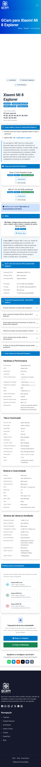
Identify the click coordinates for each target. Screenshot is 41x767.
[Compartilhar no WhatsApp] (9, 662)
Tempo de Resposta (9, 446)
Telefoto (6, 293)
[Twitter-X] (15, 706)
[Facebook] (2, 706)
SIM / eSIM (6, 498)
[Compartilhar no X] (23, 662)
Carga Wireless (8, 484)
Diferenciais (7, 405)
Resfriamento (7, 396)
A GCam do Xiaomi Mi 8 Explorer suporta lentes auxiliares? (19, 346)
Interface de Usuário (9, 402)
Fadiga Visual (7, 437)
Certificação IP (7, 451)
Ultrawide (7, 290)
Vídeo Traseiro (7, 550)
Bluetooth (6, 490)
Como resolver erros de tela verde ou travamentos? (15, 338)
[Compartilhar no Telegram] (14, 662)
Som (4, 501)
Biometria (6, 507)
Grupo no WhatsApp (21, 645)
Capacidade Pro (8, 548)
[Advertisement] (20, 55)
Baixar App (21, 233)
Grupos (5, 732)
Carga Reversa (7, 481)
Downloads (12, 80)
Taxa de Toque (7, 443)
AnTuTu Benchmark (9, 377)
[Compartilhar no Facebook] (27, 662)
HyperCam (6, 736)
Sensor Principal (8, 523)
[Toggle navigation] (37, 5)
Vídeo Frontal (7, 555)
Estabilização (7, 535)
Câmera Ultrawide (8, 526)
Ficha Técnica (21, 85)
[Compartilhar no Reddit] (18, 662)
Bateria (5, 475)
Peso (4, 457)
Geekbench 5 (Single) (9, 382)
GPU (4, 368)
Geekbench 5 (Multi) (9, 385)
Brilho (5, 434)
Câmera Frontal (8, 532)
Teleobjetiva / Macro (9, 529)
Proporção (6, 431)
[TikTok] (12, 706)
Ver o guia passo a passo (22, 138)
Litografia (6, 374)
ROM (4, 391)
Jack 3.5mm (7, 504)
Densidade (6, 428)
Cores (5, 460)
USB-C (5, 495)
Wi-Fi (5, 487)
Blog (4, 740)
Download (21, 179)
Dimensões (6, 454)
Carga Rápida (7, 478)
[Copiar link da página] (32, 662)
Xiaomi (26, 28)
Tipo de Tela (7, 422)
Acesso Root (7, 275)
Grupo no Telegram (21, 638)
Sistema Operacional (9, 399)
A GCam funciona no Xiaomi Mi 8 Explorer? (17, 308)
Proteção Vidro (7, 448)
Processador (7, 365)
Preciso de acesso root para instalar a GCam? (18, 331)
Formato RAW (8, 278)
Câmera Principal (8, 520)
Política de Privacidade (20, 762)
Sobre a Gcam (8, 729)
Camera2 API (8, 272)
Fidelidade (6, 440)
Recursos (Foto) (8, 540)
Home (20, 28)
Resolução (6, 425)
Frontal (6, 287)
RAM (4, 388)
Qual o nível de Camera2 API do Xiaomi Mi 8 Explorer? (18, 315)
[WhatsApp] (5, 706)
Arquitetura (6, 371)
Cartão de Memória (9, 393)
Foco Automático (8, 537)
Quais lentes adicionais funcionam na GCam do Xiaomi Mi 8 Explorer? (19, 323)
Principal (7, 284)
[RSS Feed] (22, 706)
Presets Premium (9, 721)
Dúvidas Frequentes (28, 80)
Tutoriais (6, 717)
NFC (4, 493)
